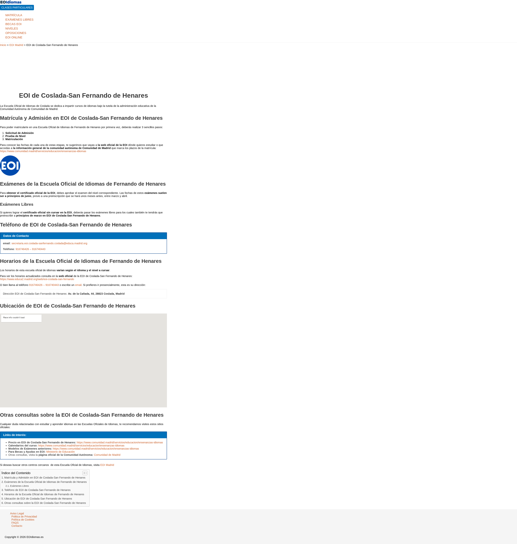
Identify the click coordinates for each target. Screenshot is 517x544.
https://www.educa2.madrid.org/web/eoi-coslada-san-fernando (37, 279)
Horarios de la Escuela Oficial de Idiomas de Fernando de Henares (44, 494)
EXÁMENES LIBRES (19, 19)
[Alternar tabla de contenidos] (83, 473)
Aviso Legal (17, 513)
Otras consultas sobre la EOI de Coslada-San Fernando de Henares (45, 502)
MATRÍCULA (13, 15)
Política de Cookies (22, 519)
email (78, 284)
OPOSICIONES (15, 33)
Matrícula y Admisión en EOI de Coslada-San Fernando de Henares (44, 477)
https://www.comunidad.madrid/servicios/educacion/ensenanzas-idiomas (43, 151)
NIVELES (11, 28)
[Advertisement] (83, 68)
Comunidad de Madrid (107, 454)
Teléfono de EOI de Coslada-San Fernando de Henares (37, 489)
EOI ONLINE (13, 37)
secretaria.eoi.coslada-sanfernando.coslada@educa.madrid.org (49, 243)
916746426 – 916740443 (30, 249)
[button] (17, 7)
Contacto (16, 525)
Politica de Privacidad (24, 516)
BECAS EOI (13, 24)
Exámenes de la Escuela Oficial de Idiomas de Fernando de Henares (45, 481)
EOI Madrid (107, 464)
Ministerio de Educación (60, 451)
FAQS (15, 522)
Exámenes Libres (19, 486)
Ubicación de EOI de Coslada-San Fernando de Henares (38, 498)
